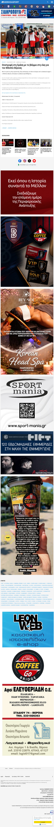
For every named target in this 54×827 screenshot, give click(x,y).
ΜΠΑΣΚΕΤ (4, 62)
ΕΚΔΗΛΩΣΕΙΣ (29, 591)
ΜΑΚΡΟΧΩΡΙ (4, 597)
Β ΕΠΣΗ (3, 589)
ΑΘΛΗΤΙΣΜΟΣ (5, 587)
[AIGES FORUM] (27, 192)
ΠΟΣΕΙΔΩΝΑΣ (12, 601)
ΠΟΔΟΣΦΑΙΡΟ (5, 601)
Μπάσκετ (11, 768)
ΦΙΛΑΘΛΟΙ (48, 603)
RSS (20, 786)
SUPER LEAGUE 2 (42, 583)
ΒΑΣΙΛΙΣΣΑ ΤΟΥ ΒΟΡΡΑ (48, 587)
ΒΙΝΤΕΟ (20, 589)
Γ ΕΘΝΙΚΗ (37, 589)
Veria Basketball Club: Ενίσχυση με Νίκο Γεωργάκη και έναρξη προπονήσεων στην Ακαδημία (6, 151)
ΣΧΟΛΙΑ (44, 601)
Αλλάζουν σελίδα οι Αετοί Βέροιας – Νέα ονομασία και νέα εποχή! (20, 151)
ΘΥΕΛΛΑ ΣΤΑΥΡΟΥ (32, 593)
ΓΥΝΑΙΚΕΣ (47, 589)
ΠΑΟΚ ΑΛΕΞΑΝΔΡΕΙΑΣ (47, 599)
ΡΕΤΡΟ (17, 601)
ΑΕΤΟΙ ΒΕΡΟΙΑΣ (37, 585)
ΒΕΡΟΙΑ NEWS (14, 589)
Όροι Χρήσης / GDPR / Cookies (17, 776)
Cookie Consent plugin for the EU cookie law (43, 824)
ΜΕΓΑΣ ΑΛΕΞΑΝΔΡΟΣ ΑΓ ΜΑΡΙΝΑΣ (15, 597)
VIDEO (3, 585)
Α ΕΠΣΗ (31, 585)
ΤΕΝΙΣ (49, 601)
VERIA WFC (49, 583)
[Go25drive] (27, 525)
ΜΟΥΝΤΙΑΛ (45, 597)
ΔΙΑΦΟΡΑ (9, 591)
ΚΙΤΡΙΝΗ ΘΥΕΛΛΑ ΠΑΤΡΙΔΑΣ (7, 595)
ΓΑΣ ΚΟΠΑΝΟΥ (30, 589)
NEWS (28, 583)
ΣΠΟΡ (29, 601)
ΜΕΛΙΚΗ (39, 597)
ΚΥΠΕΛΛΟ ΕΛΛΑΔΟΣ (36, 595)
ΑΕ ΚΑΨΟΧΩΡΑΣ (18, 585)
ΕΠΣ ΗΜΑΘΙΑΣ (5, 593)
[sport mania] (27, 403)
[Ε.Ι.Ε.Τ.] (27, 442)
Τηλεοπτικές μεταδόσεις (19, 603)
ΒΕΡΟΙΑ (8, 589)
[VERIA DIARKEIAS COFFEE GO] (27, 251)
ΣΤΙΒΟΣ (33, 601)
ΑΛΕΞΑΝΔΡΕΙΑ (12, 587)
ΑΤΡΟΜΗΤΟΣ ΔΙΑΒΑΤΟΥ (37, 587)
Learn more (37, 819)
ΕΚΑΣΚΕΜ (24, 591)
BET (2, 583)
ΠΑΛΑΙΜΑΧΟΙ (39, 599)
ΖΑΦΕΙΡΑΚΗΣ (24, 593)
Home (6, 768)
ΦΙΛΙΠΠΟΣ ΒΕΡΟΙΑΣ (12, 128)
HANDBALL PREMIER (18, 583)
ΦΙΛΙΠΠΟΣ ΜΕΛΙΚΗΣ (15, 605)
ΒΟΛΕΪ (24, 589)
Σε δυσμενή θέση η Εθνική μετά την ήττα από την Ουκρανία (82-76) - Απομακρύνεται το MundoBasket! (33, 151)
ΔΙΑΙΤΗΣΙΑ (4, 591)
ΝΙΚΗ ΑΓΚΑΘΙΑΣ (10, 599)
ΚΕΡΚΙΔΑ (39, 593)
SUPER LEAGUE (34, 583)
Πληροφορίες (7, 776)
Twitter (13, 786)
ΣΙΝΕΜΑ (22, 601)
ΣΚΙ (26, 601)
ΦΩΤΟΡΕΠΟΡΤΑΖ (24, 605)
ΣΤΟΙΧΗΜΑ (39, 601)
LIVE (25, 583)
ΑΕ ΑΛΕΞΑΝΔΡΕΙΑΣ (9, 585)
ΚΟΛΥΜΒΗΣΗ (23, 595)
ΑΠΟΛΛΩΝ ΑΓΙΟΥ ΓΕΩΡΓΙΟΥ (25, 587)
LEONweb (24, 783)
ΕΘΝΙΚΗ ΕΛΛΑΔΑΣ (16, 591)
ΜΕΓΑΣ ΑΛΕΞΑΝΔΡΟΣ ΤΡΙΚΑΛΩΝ (30, 597)
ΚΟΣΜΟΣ (29, 595)
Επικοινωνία (27, 776)
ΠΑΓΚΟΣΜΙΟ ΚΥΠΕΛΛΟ (30, 599)
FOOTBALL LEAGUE (9, 583)
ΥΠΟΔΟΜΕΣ (29, 603)
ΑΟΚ (17, 587)
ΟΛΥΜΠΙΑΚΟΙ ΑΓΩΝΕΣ (19, 599)
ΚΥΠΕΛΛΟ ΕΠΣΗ (45, 595)
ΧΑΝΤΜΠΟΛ (32, 605)
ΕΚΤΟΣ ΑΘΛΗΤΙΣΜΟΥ (38, 591)
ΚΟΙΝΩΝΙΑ (16, 595)
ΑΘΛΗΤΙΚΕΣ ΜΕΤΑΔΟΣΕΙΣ (47, 585)
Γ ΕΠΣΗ (41, 589)
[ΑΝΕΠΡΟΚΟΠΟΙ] (27, 465)
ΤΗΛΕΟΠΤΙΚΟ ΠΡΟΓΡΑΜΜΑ (7, 603)
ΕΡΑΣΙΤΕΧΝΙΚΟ (12, 593)
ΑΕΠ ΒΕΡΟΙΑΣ (25, 585)
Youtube (17, 786)
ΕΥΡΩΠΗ (18, 593)
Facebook (9, 786)
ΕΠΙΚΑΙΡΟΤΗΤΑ (47, 591)
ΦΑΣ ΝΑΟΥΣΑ (36, 603)
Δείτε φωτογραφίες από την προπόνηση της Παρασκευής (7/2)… (14, 92)
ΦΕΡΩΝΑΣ (42, 603)
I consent (43, 822)
